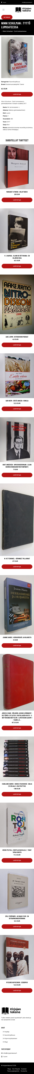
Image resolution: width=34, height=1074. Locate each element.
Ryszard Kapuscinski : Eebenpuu (17, 982)
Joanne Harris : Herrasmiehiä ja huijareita (17, 637)
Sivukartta (24, 1071)
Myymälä (7, 17)
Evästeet (23, 1069)
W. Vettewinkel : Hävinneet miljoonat (17, 558)
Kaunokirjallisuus (14, 82)
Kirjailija (6, 1032)
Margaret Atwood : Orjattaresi (17, 192)
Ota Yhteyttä (16, 1069)
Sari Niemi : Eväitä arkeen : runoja (17, 401)
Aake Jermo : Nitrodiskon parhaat (17, 337)
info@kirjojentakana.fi (27, 2)
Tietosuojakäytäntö (13, 1071)
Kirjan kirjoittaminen (10, 1038)
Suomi (4, 2)
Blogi (6, 1042)
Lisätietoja (17, 94)
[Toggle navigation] (3, 9)
